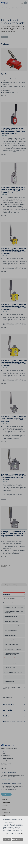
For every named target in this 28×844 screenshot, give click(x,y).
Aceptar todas (7, 839)
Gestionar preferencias (17, 839)
